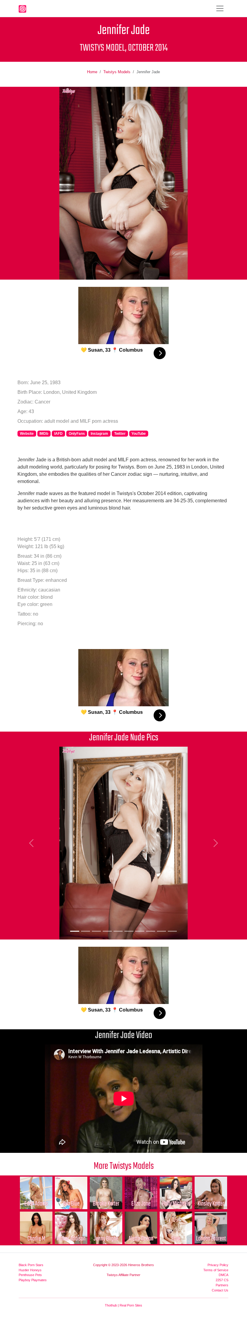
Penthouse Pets (30, 1275)
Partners (222, 1285)
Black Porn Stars (31, 1265)
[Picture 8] (150, 931)
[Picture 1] (74, 931)
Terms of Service (215, 1270)
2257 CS (222, 1280)
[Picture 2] (85, 931)
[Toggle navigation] (219, 8)
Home (92, 72)
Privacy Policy (218, 1265)
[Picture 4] (107, 931)
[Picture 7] (139, 931)
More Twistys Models (124, 1166)
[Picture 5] (118, 931)
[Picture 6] (128, 931)
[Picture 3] (96, 931)
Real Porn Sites (131, 1305)
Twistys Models (116, 72)
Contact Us (220, 1290)
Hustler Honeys (30, 1270)
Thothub (111, 1305)
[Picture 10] (172, 931)
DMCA (223, 1275)
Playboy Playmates (33, 1280)
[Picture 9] (161, 931)
